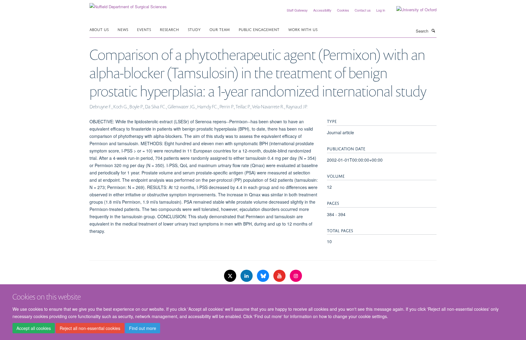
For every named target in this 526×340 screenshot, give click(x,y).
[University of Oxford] (412, 9)
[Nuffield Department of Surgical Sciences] (128, 4)
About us (99, 29)
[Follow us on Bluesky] (263, 276)
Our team (219, 29)
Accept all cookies (33, 328)
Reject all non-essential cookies (90, 328)
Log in (380, 10)
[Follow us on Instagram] (296, 276)
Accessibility (322, 10)
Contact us (363, 10)
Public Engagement (259, 29)
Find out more (142, 328)
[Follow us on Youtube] (280, 276)
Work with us (302, 29)
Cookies (343, 10)
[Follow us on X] (230, 276)
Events (144, 29)
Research (169, 29)
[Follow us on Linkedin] (247, 276)
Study (194, 29)
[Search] (433, 30)
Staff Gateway (297, 10)
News (122, 29)
